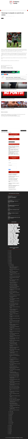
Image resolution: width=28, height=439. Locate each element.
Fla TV (13, 230)
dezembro (11, 264)
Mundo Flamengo (10, 239)
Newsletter (17, 239)
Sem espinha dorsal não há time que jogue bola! (8, 89)
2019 (9, 256)
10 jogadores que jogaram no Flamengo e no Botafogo (12, 197)
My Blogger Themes (19, 437)
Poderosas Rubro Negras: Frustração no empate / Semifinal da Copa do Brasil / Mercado (14, 152)
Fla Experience (10, 230)
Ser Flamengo (10, 243)
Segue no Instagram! (3, 66)
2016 (9, 260)
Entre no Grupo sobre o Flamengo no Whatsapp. (7, 68)
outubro (10, 411)
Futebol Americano (10, 234)
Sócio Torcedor (14, 243)
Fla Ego (19, 229)
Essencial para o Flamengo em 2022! (13, 209)
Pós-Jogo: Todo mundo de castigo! (14, 375)
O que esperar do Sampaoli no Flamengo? (7, 108)
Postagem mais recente (4, 130)
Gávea (14, 235)
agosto (10, 414)
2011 (9, 428)
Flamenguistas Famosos (12, 189)
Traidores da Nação (10, 244)
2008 (9, 432)
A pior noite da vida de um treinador (14, 387)
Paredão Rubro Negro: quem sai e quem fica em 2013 (13, 201)
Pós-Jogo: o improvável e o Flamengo (14, 399)
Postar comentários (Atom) (7, 132)
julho (10, 415)
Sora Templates (12, 437)
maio (10, 418)
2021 (9, 253)
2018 (9, 257)
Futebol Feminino (16, 234)
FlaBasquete (16, 230)
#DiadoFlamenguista (12, 187)
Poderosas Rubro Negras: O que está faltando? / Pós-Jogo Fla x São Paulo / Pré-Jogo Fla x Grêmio (14, 146)
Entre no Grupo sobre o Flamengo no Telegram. (7, 67)
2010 (9, 429)
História (17, 235)
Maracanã (12, 238)
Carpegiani (13, 225)
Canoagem (9, 225)
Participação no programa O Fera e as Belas (14, 148)
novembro (11, 265)
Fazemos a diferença (10, 229)
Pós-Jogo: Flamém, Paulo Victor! (13, 303)
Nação (14, 239)
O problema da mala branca (13, 291)
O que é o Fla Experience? (13, 357)
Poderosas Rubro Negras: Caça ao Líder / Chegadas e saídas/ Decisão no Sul (14, 150)
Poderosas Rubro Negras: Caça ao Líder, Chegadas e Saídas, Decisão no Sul (14, 154)
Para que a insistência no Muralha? (14, 374)
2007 (9, 433)
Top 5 (18, 243)
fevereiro (10, 422)
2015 (9, 261)
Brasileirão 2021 (16, 224)
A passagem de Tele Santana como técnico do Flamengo (13, 205)
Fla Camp (15, 229)
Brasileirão (11, 224)
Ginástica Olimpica (10, 235)
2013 (9, 425)
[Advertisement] (14, 7)
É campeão (15, 244)
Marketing (16, 238)
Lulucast (9, 238)
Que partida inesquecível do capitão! (14, 320)
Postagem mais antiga (23, 130)
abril (10, 419)
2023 (9, 250)
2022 (9, 252)
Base (8, 224)
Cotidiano (16, 225)
